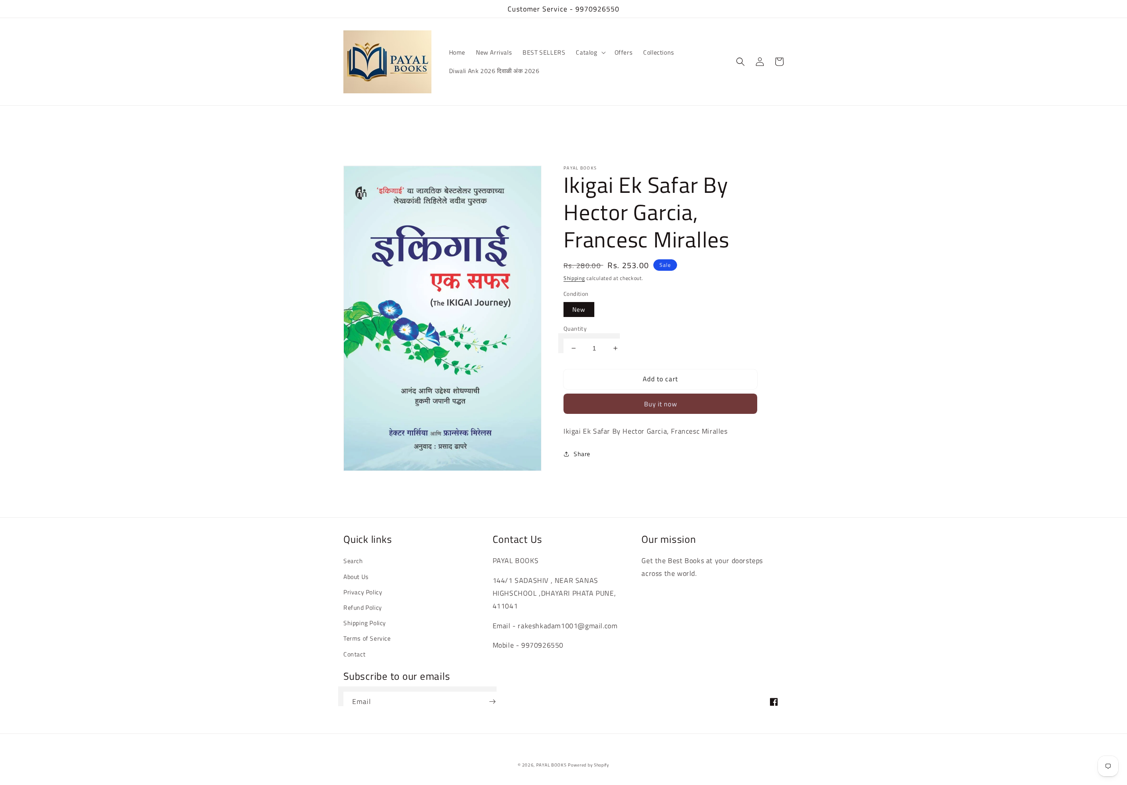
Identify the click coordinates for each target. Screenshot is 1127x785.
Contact (354, 654)
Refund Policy (362, 607)
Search (353, 560)
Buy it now (660, 404)
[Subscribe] (492, 701)
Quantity (575, 328)
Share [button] (582, 453)
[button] (590, 52)
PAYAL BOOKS (551, 765)
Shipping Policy (364, 622)
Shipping (574, 278)
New (579, 309)
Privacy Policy (362, 592)
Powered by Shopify (588, 765)
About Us (356, 576)
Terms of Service (367, 638)
